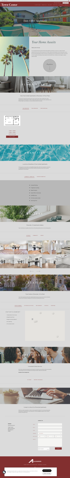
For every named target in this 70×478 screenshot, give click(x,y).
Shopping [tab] (53, 305)
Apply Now (65, 2)
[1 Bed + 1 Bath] (12, 120)
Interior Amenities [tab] (41, 176)
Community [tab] (35, 235)
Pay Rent (29, 379)
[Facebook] (68, 0)
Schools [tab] (46, 305)
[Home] (9, 4)
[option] (12, 126)
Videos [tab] (42, 235)
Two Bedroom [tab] (34, 108)
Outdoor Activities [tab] (28, 305)
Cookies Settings (46, 473)
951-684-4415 (4, 0)
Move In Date (35, 436)
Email (34, 427)
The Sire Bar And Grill (10, 323)
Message (34, 439)
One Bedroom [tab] (26, 108)
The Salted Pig (9, 321)
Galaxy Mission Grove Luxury (12, 314)
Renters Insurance (38, 379)
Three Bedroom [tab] (43, 108)
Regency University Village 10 (12, 319)
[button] (32, 319)
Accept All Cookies (47, 470)
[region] (30, 471)
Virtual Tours (57, 2)
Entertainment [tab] (18, 305)
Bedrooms (34, 433)
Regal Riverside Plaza (10, 317)
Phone (34, 430)
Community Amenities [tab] (29, 176)
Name (34, 424)
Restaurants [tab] (39, 305)
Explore (50, 64)
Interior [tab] (28, 235)
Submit (58, 448)
